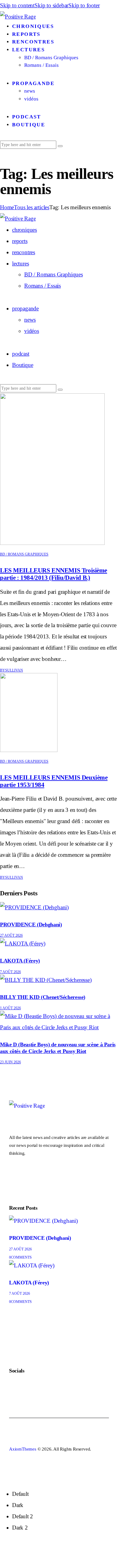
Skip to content (17, 5)
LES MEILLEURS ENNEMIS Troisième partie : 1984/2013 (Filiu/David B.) (53, 574)
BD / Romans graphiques (24, 554)
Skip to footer (84, 5)
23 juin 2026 (10, 1062)
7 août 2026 (10, 972)
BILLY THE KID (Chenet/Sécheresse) (42, 997)
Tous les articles (31, 207)
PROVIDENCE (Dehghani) (31, 924)
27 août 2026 (11, 935)
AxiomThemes (22, 1449)
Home (7, 207)
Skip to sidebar (51, 5)
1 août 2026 (10, 1008)
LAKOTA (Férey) (20, 961)
